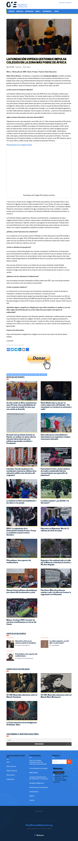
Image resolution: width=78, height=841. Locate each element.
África (24, 67)
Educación (16, 374)
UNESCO (32, 796)
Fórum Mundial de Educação (38, 768)
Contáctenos (10, 779)
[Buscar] (69, 762)
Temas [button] (37, 11)
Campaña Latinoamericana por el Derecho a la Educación (38, 778)
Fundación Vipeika (33, 374)
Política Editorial (11, 771)
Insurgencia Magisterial (36, 783)
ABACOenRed (33, 773)
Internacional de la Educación (38, 787)
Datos (56, 11)
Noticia (29, 67)
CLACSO (31, 800)
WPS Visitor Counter (65, 782)
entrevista (23, 374)
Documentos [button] (47, 11)
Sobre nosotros (11, 766)
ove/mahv (43, 374)
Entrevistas (29, 11)
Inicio (8, 762)
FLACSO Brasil (33, 792)
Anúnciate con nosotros (65, 2)
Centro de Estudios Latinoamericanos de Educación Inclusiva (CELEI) (38, 762)
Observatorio (10, 775)
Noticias (11, 11)
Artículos (19, 11)
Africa (9, 374)
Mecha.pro (40, 835)
